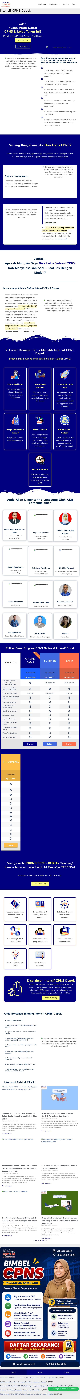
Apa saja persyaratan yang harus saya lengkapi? (19, 1052)
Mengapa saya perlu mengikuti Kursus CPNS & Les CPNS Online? (19, 1070)
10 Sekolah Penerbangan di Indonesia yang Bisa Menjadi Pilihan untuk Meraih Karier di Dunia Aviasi (59, 1221)
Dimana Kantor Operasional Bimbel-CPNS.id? (18, 1059)
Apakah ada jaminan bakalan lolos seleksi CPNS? (20, 1033)
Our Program (42, 4)
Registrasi (66, 4)
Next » (44, 1241)
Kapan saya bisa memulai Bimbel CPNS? (21, 1064)
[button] (21, 1020)
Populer (39, 1372)
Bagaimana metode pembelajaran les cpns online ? (21, 1026)
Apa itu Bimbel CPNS (14, 1020)
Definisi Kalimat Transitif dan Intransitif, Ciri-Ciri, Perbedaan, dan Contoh (23, 1382)
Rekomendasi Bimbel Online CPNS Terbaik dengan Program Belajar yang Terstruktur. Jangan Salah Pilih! (19, 1168)
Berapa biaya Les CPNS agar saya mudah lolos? (20, 1046)
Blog (73, 4)
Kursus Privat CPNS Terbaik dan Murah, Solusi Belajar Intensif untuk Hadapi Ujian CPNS (19, 1116)
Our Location (53, 4)
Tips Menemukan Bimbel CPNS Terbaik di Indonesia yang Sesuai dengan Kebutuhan (27, 1394)
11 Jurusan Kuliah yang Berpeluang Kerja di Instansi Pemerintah (20, 1390)
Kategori (66, 1372)
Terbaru (13, 1372)
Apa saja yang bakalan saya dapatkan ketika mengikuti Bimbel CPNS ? (19, 1039)
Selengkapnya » (7, 1134)
